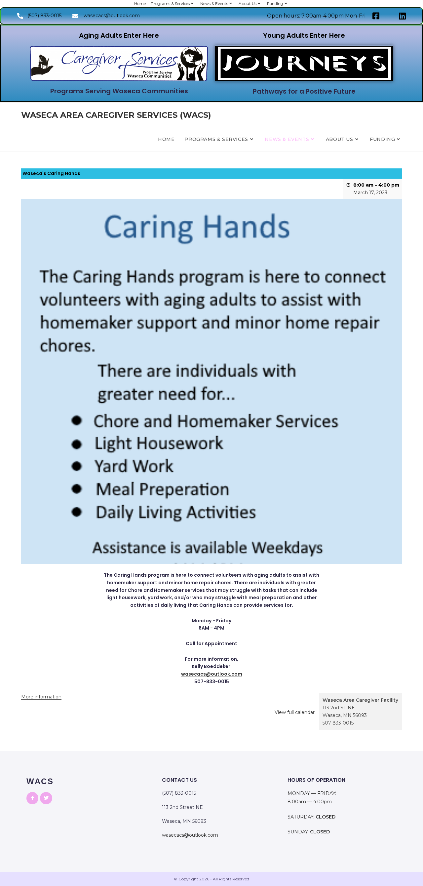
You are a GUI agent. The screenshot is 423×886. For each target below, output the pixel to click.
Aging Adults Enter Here (119, 35)
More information (41, 697)
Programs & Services (170, 3)
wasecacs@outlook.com (211, 674)
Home (140, 3)
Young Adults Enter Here (304, 35)
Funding (275, 3)
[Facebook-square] (376, 16)
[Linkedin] (402, 16)
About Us (247, 3)
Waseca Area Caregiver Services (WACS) (116, 115)
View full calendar (295, 712)
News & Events (214, 3)
